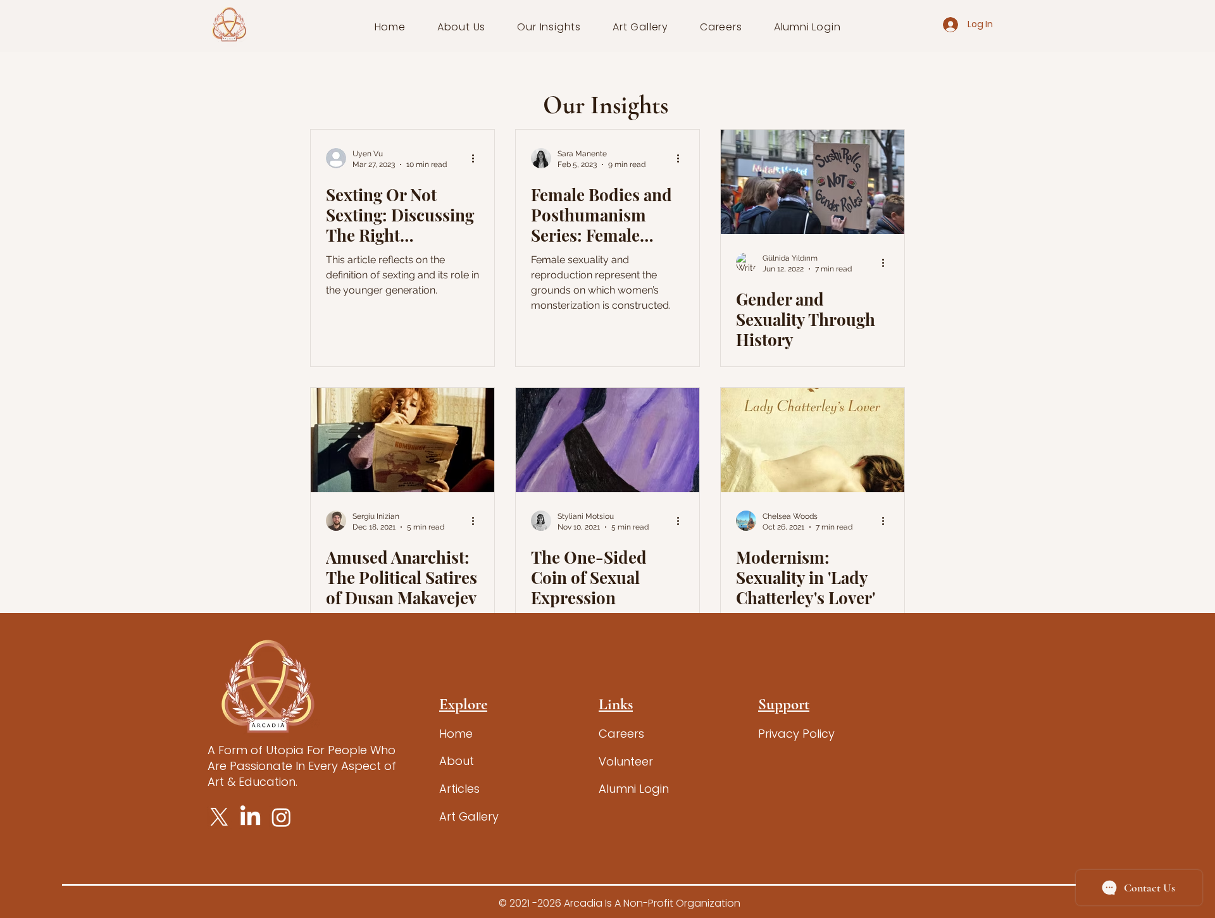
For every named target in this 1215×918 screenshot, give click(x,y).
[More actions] (477, 158)
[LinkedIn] (250, 817)
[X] (219, 817)
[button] (461, 27)
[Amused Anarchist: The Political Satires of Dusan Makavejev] (402, 440)
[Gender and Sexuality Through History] (812, 182)
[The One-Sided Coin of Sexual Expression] (607, 440)
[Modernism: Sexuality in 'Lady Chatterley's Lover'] (812, 440)
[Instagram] (281, 817)
